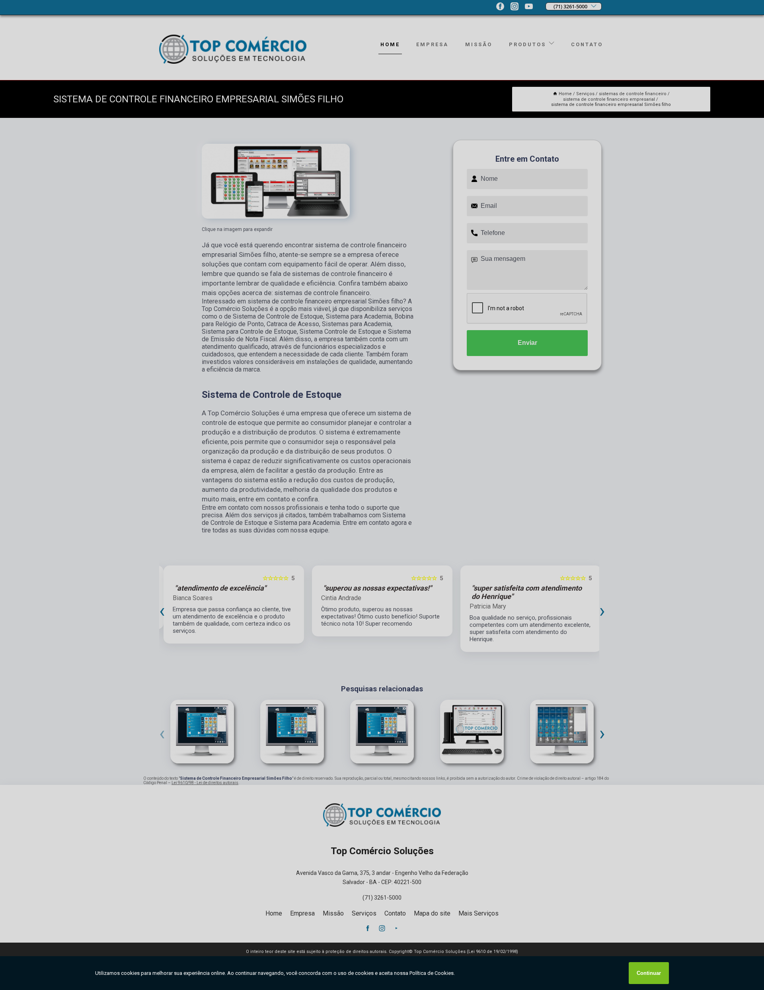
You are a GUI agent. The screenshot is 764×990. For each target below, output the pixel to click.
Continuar (649, 973)
